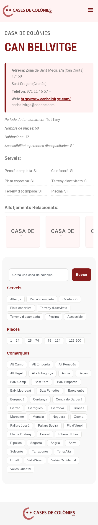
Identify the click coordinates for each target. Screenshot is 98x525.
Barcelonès (76, 390)
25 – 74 (33, 340)
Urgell (14, 460)
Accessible (75, 316)
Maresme (17, 416)
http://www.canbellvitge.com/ (46, 99)
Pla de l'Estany (20, 434)
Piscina (54, 316)
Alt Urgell (16, 373)
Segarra (36, 443)
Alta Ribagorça (42, 373)
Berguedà (17, 399)
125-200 (75, 340)
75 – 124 (54, 340)
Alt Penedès (67, 364)
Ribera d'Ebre (68, 434)
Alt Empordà (41, 364)
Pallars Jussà (19, 425)
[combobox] (38, 274)
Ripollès (16, 443)
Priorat (45, 434)
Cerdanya (40, 399)
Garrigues (35, 408)
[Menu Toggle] (82, 10)
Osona (78, 416)
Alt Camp (16, 364)
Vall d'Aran (35, 460)
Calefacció (69, 299)
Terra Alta (64, 451)
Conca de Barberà (69, 399)
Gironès (78, 408)
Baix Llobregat (20, 390)
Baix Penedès (49, 390)
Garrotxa (57, 408)
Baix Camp (18, 382)
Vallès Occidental (63, 460)
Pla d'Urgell (75, 425)
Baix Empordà (67, 382)
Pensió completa (42, 299)
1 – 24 (14, 340)
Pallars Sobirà (48, 425)
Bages (83, 373)
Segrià (55, 443)
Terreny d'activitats (53, 308)
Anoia (66, 373)
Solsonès (16, 451)
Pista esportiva (20, 308)
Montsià (38, 416)
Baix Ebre (42, 382)
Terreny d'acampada (25, 316)
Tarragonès (40, 451)
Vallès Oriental (20, 469)
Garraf (15, 408)
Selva (73, 443)
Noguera (59, 416)
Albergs (15, 299)
